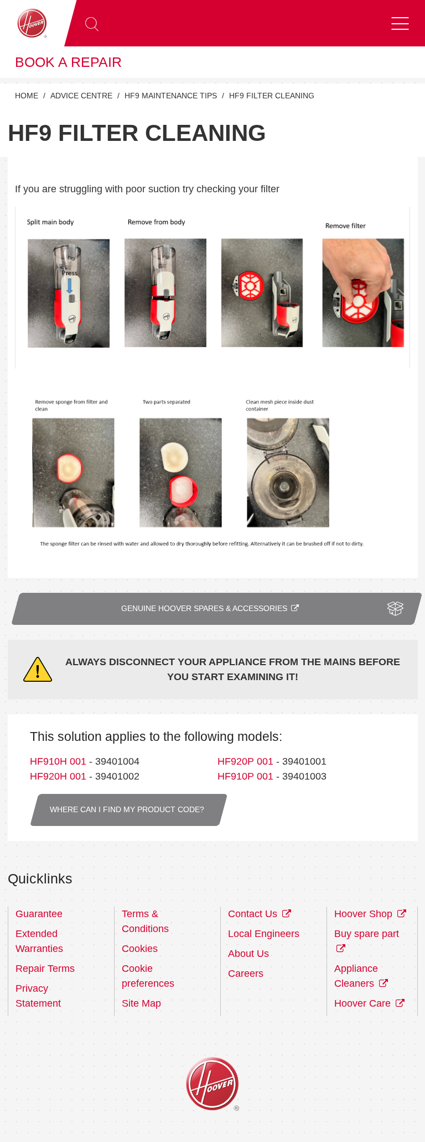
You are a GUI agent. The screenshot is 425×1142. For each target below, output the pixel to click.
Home (26, 96)
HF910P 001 (245, 776)
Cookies (140, 948)
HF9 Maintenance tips (171, 96)
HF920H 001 (58, 776)
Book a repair (68, 62)
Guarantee (39, 913)
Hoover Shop (364, 913)
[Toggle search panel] (91, 23)
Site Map (141, 1003)
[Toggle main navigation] (400, 23)
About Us (248, 953)
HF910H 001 (58, 761)
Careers (245, 973)
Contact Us (254, 913)
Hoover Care (363, 1003)
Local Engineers (263, 933)
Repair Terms (45, 968)
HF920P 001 (245, 761)
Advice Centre (81, 96)
